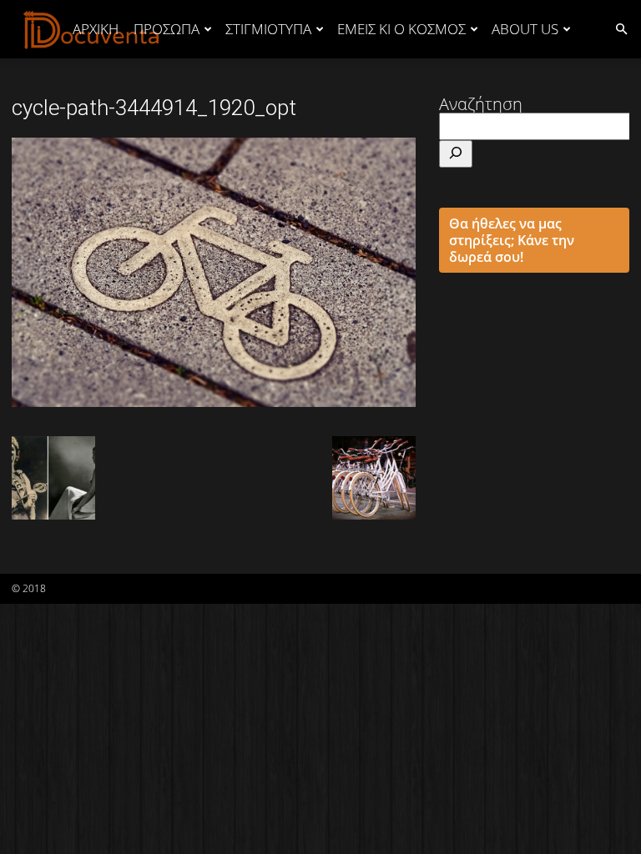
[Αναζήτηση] (455, 154)
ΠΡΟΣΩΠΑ (166, 28)
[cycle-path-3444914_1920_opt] (214, 401)
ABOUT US (525, 28)
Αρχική (96, 28)
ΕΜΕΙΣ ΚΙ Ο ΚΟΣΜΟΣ (401, 28)
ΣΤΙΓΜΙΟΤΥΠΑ (268, 28)
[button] (621, 28)
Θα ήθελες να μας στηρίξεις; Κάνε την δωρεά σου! (511, 240)
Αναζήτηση (480, 104)
